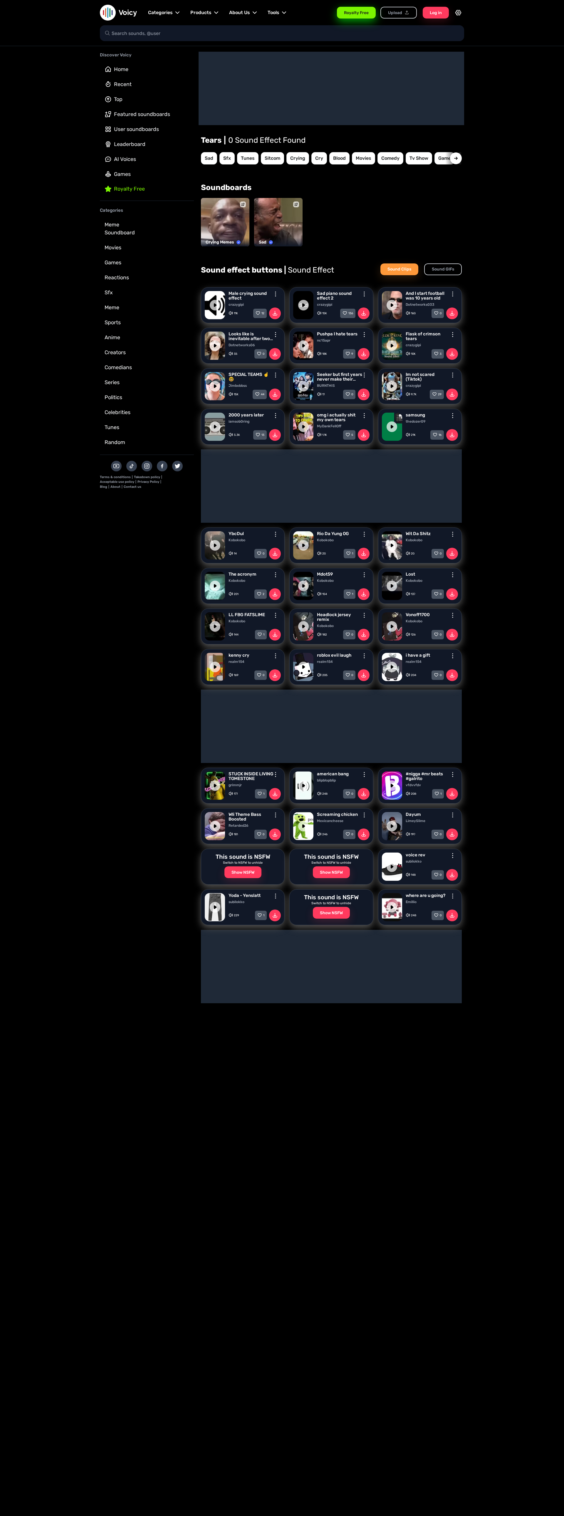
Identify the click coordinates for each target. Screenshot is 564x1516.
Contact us (132, 487)
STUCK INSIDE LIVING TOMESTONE (251, 776)
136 (350, 313)
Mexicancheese (330, 821)
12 (262, 313)
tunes (248, 158)
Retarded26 (239, 825)
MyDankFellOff (329, 426)
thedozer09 (415, 421)
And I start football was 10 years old (425, 295)
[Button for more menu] (275, 294)
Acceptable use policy (117, 482)
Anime (112, 337)
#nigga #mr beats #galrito (424, 776)
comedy (390, 158)
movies (363, 158)
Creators (115, 352)
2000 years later (246, 415)
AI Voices (125, 159)
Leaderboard (129, 144)
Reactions (117, 277)
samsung (415, 415)
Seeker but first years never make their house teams (339, 376)
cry (319, 158)
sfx (227, 158)
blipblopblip (326, 780)
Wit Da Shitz (418, 533)
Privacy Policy (148, 482)
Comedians (118, 367)
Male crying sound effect (248, 295)
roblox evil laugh (334, 655)
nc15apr (323, 340)
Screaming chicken (337, 814)
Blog (103, 487)
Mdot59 (325, 574)
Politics (113, 397)
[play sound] (215, 305)
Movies (113, 247)
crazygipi (236, 304)
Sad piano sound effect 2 (334, 295)
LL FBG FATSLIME (247, 614)
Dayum (413, 814)
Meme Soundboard (120, 228)
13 (262, 435)
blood (339, 158)
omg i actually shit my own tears (336, 417)
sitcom (272, 158)
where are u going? (425, 895)
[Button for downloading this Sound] (275, 313)
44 (262, 394)
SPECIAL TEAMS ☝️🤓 (249, 376)
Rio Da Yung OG (333, 533)
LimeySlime (415, 821)
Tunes (112, 427)
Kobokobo (237, 540)
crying (297, 158)
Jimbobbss (238, 386)
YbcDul (236, 533)
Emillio (411, 902)
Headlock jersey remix (334, 617)
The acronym (242, 574)
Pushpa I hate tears (337, 334)
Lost (410, 574)
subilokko (414, 861)
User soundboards (136, 129)
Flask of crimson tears (423, 336)
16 (440, 435)
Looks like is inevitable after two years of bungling (249, 336)
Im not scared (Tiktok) (420, 376)
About (115, 487)
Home (121, 69)
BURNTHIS (326, 386)
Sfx (109, 292)
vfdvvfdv (413, 785)
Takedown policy (147, 477)
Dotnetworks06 (242, 345)
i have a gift (418, 655)
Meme (112, 307)
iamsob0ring (239, 421)
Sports (113, 322)
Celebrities (117, 412)
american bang (333, 774)
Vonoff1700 (418, 614)
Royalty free (129, 189)
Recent (123, 84)
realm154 (236, 662)
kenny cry (239, 655)
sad (209, 158)
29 (440, 394)
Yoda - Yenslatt (245, 895)
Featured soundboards (142, 114)
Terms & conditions (115, 477)
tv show (418, 158)
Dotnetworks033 (420, 304)
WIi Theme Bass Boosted (245, 816)
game (444, 158)
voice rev (415, 855)
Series (112, 382)
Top (118, 99)
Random (115, 442)
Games (122, 174)
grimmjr (235, 785)
